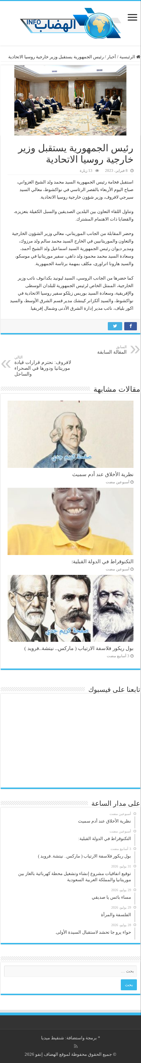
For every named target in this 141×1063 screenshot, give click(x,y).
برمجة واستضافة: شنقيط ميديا (69, 1037)
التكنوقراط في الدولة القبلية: (102, 561)
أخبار (111, 56)
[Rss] (75, 1046)
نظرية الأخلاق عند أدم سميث (102, 474)
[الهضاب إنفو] (70, 22)
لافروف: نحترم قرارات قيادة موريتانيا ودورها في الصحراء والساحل (42, 366)
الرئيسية (127, 56)
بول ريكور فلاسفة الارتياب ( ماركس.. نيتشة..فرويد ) (78, 648)
